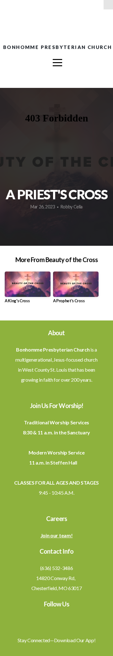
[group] (28, 290)
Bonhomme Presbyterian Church (57, 47)
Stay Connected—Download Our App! (57, 640)
